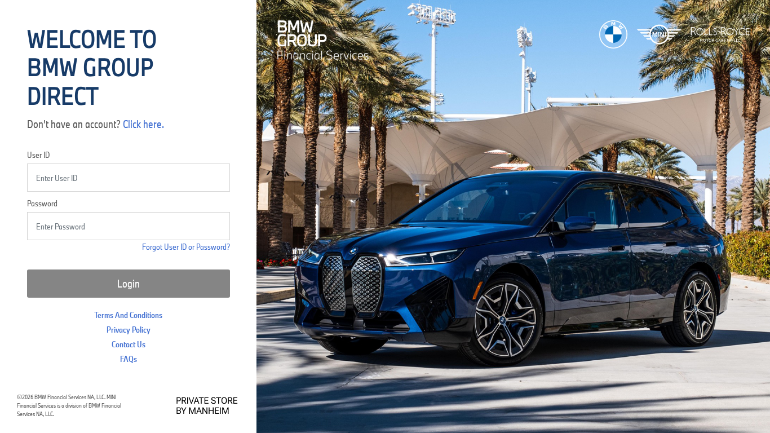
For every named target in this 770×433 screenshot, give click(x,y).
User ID (38, 154)
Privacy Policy (129, 329)
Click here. (143, 124)
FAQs (128, 359)
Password (42, 203)
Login (128, 283)
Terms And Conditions (128, 315)
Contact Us (128, 344)
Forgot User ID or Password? (186, 246)
